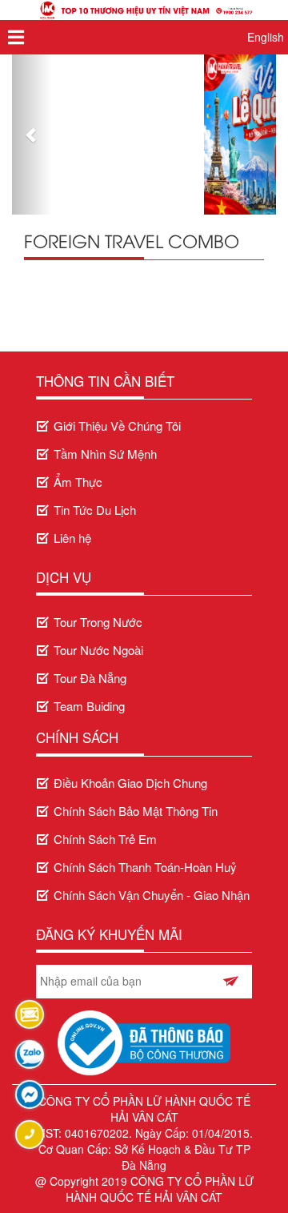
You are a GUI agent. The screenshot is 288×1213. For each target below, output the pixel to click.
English (265, 37)
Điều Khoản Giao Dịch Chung (130, 782)
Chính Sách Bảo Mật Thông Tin (136, 810)
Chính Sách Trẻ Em (105, 838)
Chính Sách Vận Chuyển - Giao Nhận (152, 894)
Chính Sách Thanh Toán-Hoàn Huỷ (145, 866)
